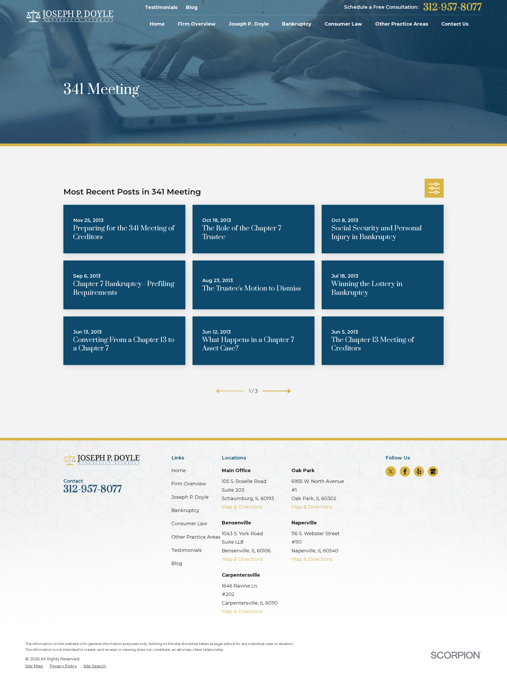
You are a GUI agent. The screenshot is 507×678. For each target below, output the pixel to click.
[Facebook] (405, 472)
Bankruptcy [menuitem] (296, 24)
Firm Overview (188, 484)
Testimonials (161, 7)
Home (178, 470)
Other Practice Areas (195, 537)
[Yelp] (419, 472)
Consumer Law (189, 524)
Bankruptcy (185, 510)
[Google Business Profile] (433, 472)
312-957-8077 (452, 7)
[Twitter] (391, 472)
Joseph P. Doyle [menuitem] (249, 24)
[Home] (69, 16)
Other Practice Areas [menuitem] (401, 24)
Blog (192, 7)
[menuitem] (34, 666)
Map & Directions (242, 507)
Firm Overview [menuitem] (196, 24)
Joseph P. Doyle (190, 497)
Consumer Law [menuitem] (343, 24)
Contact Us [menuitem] (454, 24)
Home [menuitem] (157, 24)
